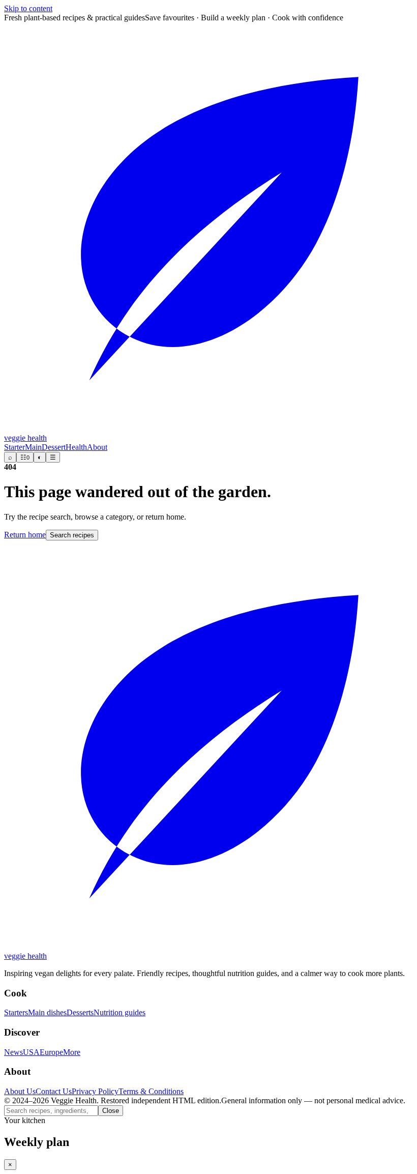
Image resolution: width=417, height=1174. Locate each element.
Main (33, 447)
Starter (14, 447)
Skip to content (28, 8)
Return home (25, 534)
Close (110, 1110)
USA (31, 1052)
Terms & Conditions (151, 1091)
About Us (20, 1091)
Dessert (54, 447)
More (71, 1052)
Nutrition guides (119, 1012)
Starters (16, 1012)
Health (76, 447)
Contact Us (54, 1091)
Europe (51, 1052)
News (13, 1052)
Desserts (80, 1012)
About (97, 447)
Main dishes (47, 1012)
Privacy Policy (95, 1091)
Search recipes (72, 535)
